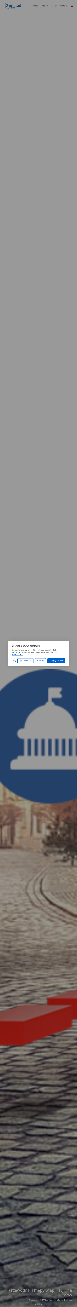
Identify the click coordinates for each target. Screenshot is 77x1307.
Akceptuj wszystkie (56, 660)
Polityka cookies (17, 655)
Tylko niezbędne (25, 660)
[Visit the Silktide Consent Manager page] (14, 660)
